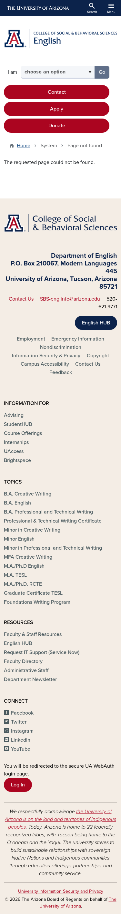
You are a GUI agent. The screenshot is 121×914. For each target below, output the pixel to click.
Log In (18, 785)
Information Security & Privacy (46, 355)
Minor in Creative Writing (32, 530)
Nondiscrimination (60, 347)
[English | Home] (60, 38)
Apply (56, 109)
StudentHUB (18, 424)
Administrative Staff (26, 670)
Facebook (22, 713)
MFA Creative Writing (28, 557)
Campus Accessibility (45, 364)
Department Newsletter (30, 679)
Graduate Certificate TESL (33, 593)
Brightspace (17, 460)
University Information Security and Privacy (60, 891)
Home (23, 145)
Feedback (60, 372)
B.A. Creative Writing (27, 494)
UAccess (14, 451)
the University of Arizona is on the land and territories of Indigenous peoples (60, 819)
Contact (57, 92)
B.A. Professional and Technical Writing (48, 512)
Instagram (22, 731)
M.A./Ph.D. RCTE (23, 584)
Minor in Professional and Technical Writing (53, 548)
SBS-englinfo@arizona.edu (70, 299)
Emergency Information (77, 339)
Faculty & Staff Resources (33, 634)
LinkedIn (20, 740)
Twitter (18, 722)
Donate (56, 125)
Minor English (19, 539)
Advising (14, 415)
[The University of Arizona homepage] (37, 8)
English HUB (96, 323)
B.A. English (17, 503)
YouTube (20, 749)
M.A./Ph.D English (24, 566)
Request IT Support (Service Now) (41, 652)
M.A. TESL (15, 575)
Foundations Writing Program (37, 602)
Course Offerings (23, 433)
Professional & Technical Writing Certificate (53, 521)
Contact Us (21, 299)
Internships (16, 442)
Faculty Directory (23, 661)
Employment (31, 339)
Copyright (98, 355)
